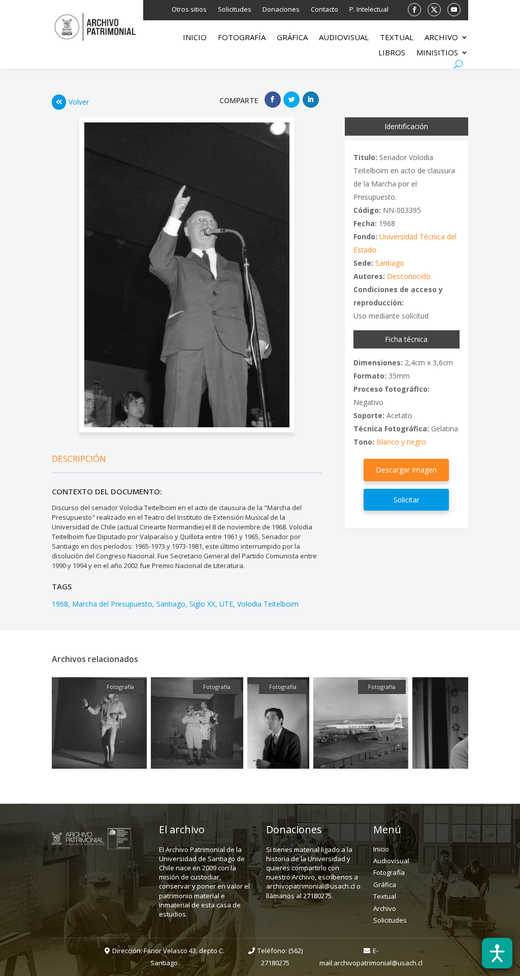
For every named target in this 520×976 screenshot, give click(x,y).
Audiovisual (344, 38)
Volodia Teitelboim (268, 604)
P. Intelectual (368, 10)
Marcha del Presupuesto (112, 604)
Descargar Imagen (406, 470)
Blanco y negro (401, 442)
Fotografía (242, 38)
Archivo (441, 38)
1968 (60, 604)
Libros (391, 53)
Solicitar (406, 500)
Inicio (195, 38)
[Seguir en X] (434, 9)
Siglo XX (202, 604)
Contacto (324, 10)
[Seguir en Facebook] (414, 9)
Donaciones (281, 10)
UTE (226, 604)
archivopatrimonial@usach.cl (378, 962)
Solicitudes (234, 10)
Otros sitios (189, 10)
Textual (396, 38)
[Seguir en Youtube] (454, 9)
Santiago (170, 604)
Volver (79, 102)
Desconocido (409, 276)
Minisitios (437, 53)
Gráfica (292, 38)
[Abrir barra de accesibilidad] (497, 953)
